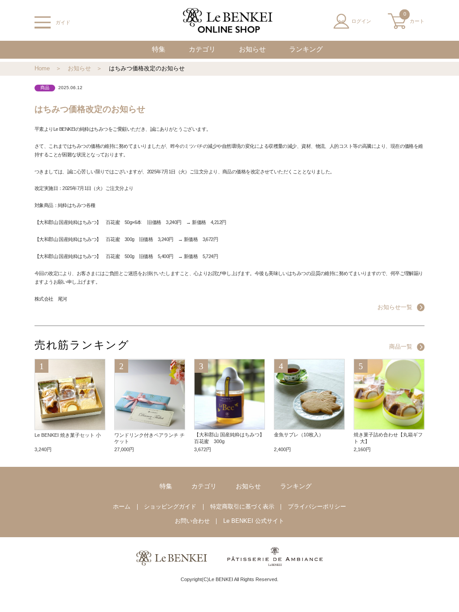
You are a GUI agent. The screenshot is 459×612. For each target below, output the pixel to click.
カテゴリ (202, 49)
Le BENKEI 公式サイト (253, 521)
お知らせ (252, 49)
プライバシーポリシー (317, 507)
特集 (158, 49)
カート (413, 18)
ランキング (306, 49)
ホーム (121, 507)
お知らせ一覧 (394, 307)
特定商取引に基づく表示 (242, 507)
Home (42, 68)
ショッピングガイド (170, 507)
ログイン (361, 21)
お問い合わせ (192, 521)
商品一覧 (400, 347)
